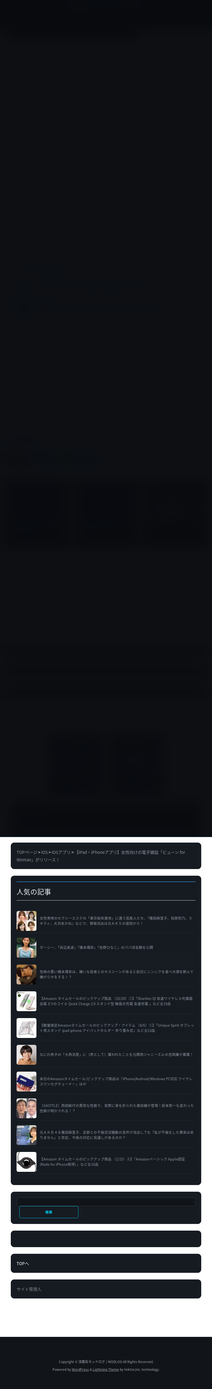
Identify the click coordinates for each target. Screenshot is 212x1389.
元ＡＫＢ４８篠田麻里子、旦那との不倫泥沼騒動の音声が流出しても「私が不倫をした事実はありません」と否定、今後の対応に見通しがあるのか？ (117, 1135)
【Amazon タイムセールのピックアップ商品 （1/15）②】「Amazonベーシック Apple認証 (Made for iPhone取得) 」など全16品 (112, 1162)
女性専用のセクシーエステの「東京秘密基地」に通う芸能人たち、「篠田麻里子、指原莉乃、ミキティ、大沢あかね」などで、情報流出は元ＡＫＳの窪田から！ (116, 921)
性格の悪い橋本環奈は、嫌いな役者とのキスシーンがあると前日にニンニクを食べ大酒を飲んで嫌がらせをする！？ (117, 974)
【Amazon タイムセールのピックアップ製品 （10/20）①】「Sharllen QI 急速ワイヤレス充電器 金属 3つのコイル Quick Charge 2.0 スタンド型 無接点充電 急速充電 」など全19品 (116, 1001)
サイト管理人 (29, 1289)
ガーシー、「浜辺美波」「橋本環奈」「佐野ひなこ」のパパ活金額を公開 (96, 947)
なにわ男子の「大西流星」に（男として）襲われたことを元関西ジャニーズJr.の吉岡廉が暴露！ (117, 1054)
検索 (48, 1212)
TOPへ (23, 1263)
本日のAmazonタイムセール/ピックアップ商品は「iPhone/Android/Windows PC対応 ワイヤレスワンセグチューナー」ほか (116, 1081)
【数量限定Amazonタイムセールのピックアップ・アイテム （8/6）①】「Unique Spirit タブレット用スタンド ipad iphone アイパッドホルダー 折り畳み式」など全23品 (117, 1028)
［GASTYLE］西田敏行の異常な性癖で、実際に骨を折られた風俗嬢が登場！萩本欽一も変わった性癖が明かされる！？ (117, 1108)
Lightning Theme (106, 1369)
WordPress (80, 1369)
